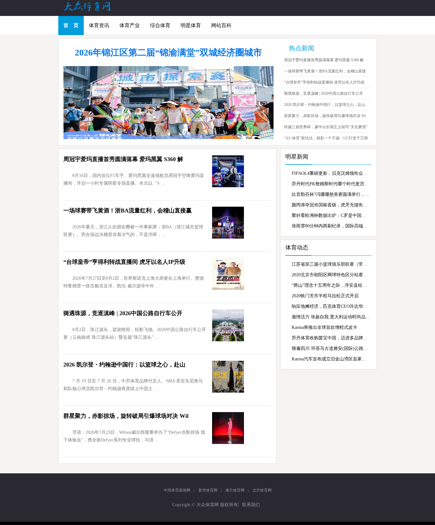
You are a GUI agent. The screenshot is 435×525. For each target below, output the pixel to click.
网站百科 (221, 25)
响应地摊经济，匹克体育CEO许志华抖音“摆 (331, 306)
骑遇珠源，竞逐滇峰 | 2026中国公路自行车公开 (323, 93)
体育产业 (129, 25)
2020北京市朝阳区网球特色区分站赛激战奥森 (331, 274)
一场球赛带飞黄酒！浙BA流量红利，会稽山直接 (325, 71)
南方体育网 (235, 490)
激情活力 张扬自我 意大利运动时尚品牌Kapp (331, 316)
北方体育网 (262, 490)
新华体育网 (208, 490)
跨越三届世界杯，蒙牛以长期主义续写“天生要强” (325, 127)
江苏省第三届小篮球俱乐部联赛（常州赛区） (331, 264)
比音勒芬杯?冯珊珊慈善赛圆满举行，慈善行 (331, 194)
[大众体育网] (93, 11)
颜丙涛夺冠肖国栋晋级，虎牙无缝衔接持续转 (331, 205)
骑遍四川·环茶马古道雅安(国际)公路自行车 (331, 348)
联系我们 (251, 504)
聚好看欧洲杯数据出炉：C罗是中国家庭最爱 (331, 215)
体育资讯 (99, 25)
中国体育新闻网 (177, 490)
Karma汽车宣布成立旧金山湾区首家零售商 (331, 359)
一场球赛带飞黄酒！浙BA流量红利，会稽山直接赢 (127, 210)
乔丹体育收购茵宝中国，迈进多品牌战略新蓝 (331, 338)
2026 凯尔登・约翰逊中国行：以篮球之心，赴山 (324, 104)
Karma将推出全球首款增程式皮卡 (324, 327)
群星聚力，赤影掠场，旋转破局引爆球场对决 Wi (325, 116)
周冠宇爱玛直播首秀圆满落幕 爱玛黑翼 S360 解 (324, 60)
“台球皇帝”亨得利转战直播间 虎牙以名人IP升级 (324, 82)
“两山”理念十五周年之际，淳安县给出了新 (331, 285)
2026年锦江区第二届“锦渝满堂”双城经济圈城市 (168, 52)
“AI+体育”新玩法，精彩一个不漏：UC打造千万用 (326, 138)
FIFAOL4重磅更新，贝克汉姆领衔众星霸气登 (331, 173)
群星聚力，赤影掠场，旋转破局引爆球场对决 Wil (126, 416)
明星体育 (191, 25)
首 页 (71, 25)
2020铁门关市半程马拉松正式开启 (325, 295)
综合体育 (160, 25)
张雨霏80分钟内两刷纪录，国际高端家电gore (331, 226)
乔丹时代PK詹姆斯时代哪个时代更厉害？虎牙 (331, 183)
